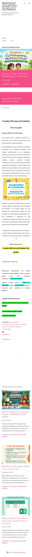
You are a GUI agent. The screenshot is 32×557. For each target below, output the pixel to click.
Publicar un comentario (18, 434)
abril (10, 322)
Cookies (4, 40)
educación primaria (8, 326)
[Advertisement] (12, 27)
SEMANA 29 (18, 326)
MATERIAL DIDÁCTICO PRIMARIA (9, 6)
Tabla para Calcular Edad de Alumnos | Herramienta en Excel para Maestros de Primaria (16, 521)
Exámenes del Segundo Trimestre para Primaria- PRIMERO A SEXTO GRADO (15, 414)
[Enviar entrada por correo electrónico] (3, 332)
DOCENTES (23, 324)
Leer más (4, 436)
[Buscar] (25, 3)
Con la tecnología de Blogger (17, 552)
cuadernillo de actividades (11, 324)
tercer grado (6, 329)
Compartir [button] (5, 84)
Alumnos (15, 322)
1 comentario (14, 84)
